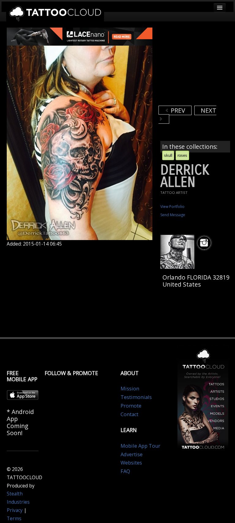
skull (168, 155)
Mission (130, 388)
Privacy (15, 510)
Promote (131, 405)
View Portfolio (172, 206)
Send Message (172, 214)
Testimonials (136, 397)
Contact (129, 414)
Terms (14, 518)
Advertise (132, 454)
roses (182, 155)
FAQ (125, 471)
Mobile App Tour (140, 445)
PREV (177, 110)
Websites (131, 462)
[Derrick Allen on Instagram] (205, 243)
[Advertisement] (197, 66)
